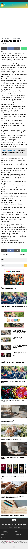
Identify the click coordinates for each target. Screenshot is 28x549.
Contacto (10, 527)
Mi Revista (17, 535)
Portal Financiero (18, 534)
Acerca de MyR (17, 527)
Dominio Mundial (4, 532)
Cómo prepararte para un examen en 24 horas (12, 515)
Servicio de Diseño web (19, 526)
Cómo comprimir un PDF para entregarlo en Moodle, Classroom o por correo (20, 331)
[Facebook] (13, 1)
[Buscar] (25, 265)
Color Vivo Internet (9, 541)
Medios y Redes (22, 524)
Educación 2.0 (4, 531)
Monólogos (3, 537)
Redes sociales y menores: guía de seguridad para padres (13, 382)
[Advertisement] (14, 22)
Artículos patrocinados (8, 526)
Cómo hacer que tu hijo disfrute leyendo (18, 338)
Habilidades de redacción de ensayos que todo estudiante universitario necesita (12, 496)
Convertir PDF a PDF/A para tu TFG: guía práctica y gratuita (20, 346)
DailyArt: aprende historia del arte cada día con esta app (19, 354)
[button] (26, 5)
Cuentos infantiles (7, 38)
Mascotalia (17, 531)
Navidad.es (3, 534)
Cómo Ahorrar (18, 532)
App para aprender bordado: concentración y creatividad (12, 401)
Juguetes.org (3, 535)
